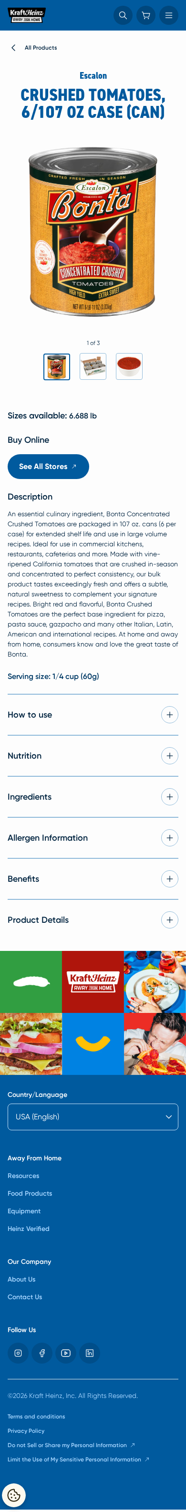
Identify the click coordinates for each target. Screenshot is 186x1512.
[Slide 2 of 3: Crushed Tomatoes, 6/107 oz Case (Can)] (93, 366)
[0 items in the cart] (145, 15)
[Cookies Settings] (14, 1495)
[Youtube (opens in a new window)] (65, 1353)
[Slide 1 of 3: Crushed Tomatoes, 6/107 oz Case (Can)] (56, 367)
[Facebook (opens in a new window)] (41, 1353)
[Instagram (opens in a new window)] (18, 1353)
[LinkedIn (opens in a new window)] (89, 1353)
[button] (123, 15)
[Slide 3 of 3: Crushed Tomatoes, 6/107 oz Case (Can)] (129, 366)
